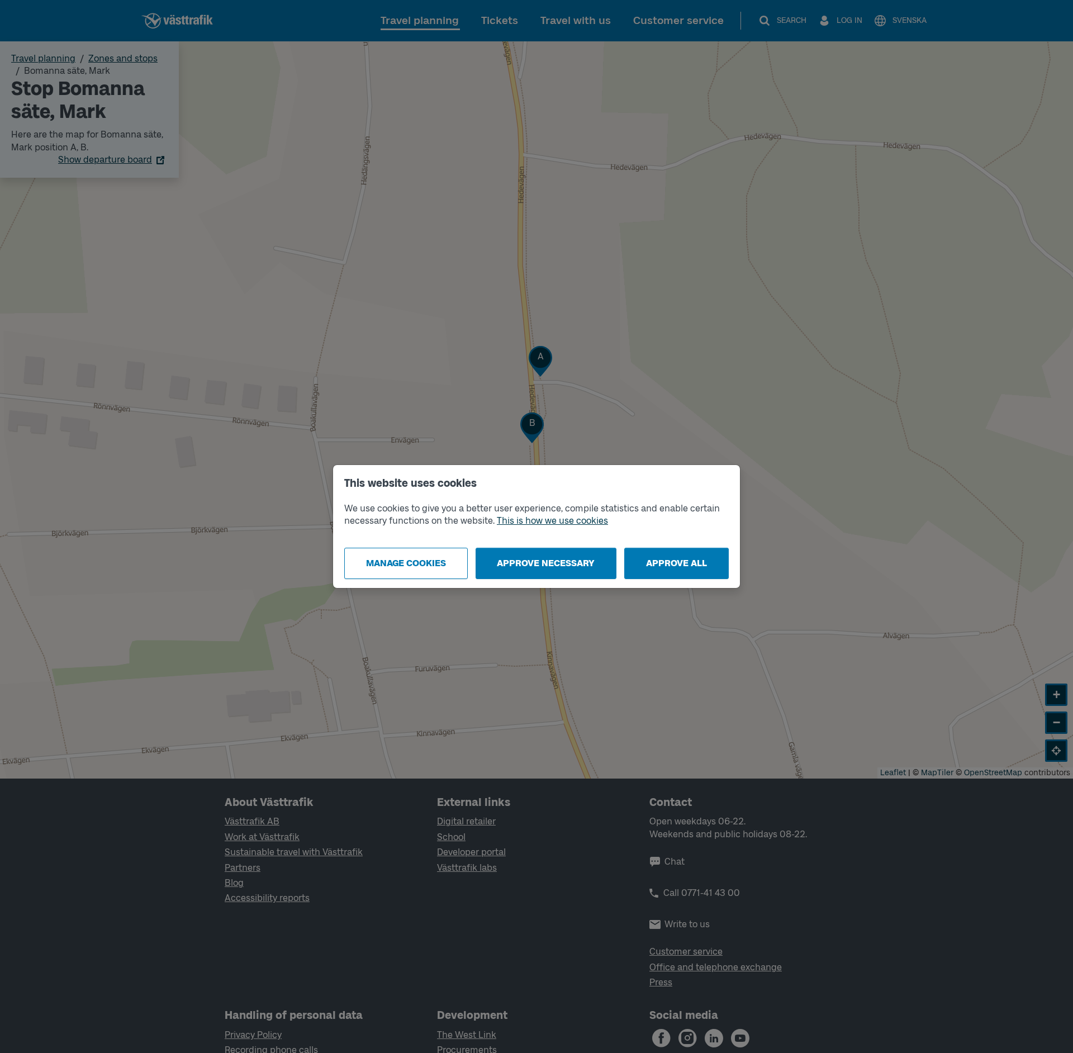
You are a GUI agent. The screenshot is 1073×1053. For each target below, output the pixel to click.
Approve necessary (546, 563)
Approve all (676, 563)
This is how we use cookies (552, 520)
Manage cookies (406, 563)
